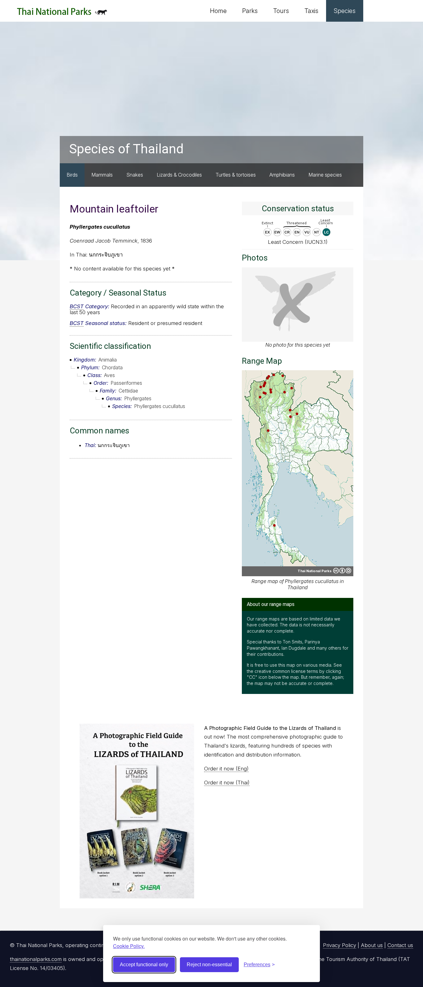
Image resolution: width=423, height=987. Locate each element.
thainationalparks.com (36, 959)
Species (344, 11)
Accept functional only (144, 964)
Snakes (134, 175)
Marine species (325, 175)
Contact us (400, 945)
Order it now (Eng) (226, 768)
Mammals (102, 175)
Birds (72, 175)
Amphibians (282, 175)
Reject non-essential (209, 964)
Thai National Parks (62, 14)
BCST (77, 306)
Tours (281, 11)
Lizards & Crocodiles (179, 175)
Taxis (311, 11)
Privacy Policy (339, 945)
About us (372, 945)
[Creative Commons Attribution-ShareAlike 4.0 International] (342, 570)
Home (218, 11)
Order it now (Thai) (227, 782)
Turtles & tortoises (236, 175)
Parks (250, 11)
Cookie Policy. (129, 946)
